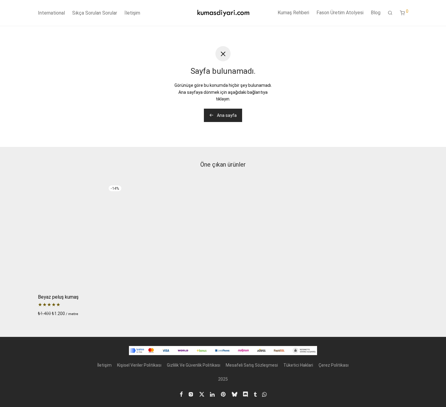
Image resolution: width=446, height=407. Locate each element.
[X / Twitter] (201, 393)
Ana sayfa (226, 115)
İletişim (132, 13)
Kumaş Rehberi (293, 12)
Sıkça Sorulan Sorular (94, 13)
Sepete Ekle (47, 313)
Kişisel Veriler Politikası (139, 365)
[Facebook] (181, 393)
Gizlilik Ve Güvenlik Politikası (193, 365)
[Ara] (390, 13)
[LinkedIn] (212, 393)
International (51, 13)
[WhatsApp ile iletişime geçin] (264, 393)
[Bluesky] (234, 393)
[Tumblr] (255, 393)
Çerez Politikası (334, 365)
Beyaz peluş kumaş (58, 297)
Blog (375, 12)
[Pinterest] (223, 393)
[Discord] (245, 393)
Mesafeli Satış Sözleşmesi (252, 365)
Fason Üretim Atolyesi (339, 12)
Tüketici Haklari (298, 365)
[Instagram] (191, 393)
